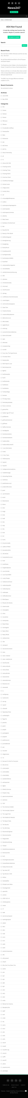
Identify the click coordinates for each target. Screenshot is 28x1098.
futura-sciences (6, 406)
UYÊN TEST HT (6, 898)
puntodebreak (6, 743)
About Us (14, 1087)
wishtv (4, 969)
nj (2, 691)
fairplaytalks (5, 360)
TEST (3, 803)
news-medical (6, 655)
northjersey (5, 694)
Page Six (4, 719)
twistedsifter (5, 881)
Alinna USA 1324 (6, 163)
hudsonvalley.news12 (7, 444)
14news (4, 117)
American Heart (6, 177)
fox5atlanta (5, 388)
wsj (3, 1021)
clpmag (4, 293)
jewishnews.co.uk (6, 483)
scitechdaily (5, 775)
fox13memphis (6, 374)
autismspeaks (6, 209)
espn (3, 339)
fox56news (5, 385)
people (4, 729)
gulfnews (4, 423)
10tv (3, 107)
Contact (23, 1085)
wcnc (3, 937)
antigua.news (5, 188)
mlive (3, 613)
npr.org (4, 701)
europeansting (6, 346)
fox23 (3, 377)
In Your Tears (5, 455)
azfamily (4, 216)
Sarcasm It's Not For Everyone (10, 761)
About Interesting (7, 152)
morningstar (5, 627)
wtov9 (4, 1042)
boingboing (5, 244)
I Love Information (7, 448)
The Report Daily (6, 821)
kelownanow (5, 501)
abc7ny (4, 149)
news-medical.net (7, 659)
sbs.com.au (5, 765)
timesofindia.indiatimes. (8, 863)
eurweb (4, 349)
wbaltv (4, 923)
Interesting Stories (7, 476)
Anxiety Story (6, 191)
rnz (3, 757)
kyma (3, 539)
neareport (5, 645)
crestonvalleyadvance (8, 314)
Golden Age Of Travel (8, 413)
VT (3, 909)
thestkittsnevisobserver (8, 849)
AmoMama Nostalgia (7, 180)
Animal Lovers (6, 184)
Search (3, 42)
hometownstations (7, 437)
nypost (4, 705)
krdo (3, 515)
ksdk (3, 518)
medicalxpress (6, 589)
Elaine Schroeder (6, 335)
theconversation (6, 835)
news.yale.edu (6, 673)
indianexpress (6, 458)
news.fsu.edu (5, 663)
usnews (4, 895)
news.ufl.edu (5, 669)
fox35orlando (5, 381)
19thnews (4, 121)
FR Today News (6, 399)
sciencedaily (5, 772)
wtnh (3, 1035)
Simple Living (5, 793)
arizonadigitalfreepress (8, 198)
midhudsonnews (6, 596)
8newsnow (5, 138)
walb (3, 912)
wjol (3, 986)
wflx (3, 954)
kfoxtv (4, 504)
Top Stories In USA (7, 874)
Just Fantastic (6, 494)
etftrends (4, 342)
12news (4, 110)
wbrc (3, 926)
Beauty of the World (7, 233)
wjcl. (3, 979)
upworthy (4, 891)
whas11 (4, 962)
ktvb (3, 532)
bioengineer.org (6, 240)
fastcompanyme (6, 367)
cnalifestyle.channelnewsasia (10, 297)
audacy (4, 202)
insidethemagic (6, 472)
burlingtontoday (6, 254)
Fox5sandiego (6, 392)
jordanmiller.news (7, 487)
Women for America (7, 1004)
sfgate (4, 786)
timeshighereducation (8, 860)
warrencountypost (7, 916)
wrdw (3, 1018)
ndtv (3, 641)
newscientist (5, 677)
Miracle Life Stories (7, 603)
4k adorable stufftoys (8, 128)
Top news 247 (6, 870)
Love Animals (5, 571)
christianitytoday (6, 282)
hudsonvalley (5, 441)
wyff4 (3, 1057)
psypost (4, 736)
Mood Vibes (5, 624)
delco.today (5, 321)
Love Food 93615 (6, 574)
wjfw (3, 983)
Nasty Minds (5, 634)
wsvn (3, 1028)
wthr (3, 1032)
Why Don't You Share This (9, 965)
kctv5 (3, 497)
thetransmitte (6, 852)
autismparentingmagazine (9, 205)
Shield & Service (6, 789)
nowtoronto (5, 698)
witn (3, 972)
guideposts (5, 416)
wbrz (3, 930)
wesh (3, 947)
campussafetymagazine (8, 265)
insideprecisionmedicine (8, 469)
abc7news (5, 145)
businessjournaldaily (7, 258)
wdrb (3, 944)
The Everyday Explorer (8, 810)
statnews (4, 800)
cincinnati (5, 286)
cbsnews (4, 279)
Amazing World (6, 173)
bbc (3, 226)
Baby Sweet (5, 219)
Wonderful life (6, 1007)
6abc (3, 135)
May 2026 (5, 99)
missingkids (5, 610)
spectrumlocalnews (7, 796)
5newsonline (5, 131)
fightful (4, 370)
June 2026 (5, 96)
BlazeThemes (15, 1092)
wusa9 (4, 1046)
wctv (3, 940)
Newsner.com (5, 684)
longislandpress (6, 567)
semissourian (5, 782)
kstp (3, 525)
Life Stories (5, 553)
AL (3, 159)
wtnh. (3, 1039)
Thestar (4, 845)
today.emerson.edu (7, 867)
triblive (4, 877)
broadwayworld (6, 251)
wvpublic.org (5, 1049)
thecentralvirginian (7, 831)
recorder (4, 750)
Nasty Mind (5, 631)
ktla (3, 529)
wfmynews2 (5, 958)
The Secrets (5, 824)
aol (3, 195)
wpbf (3, 1011)
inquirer (4, 462)
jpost (3, 490)
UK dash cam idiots (7, 884)
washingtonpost (6, 919)
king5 (3, 511)
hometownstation (7, 434)
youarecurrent (6, 1067)
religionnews (5, 754)
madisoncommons (7, 582)
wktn (3, 990)
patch (4, 726)
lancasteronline (6, 550)
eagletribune (5, 325)
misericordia (5, 606)
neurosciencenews (7, 648)
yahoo (4, 1064)
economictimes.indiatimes (9, 332)
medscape (5, 592)
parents (4, 722)
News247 (14, 8)
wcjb (3, 933)
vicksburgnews (6, 902)
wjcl (3, 976)
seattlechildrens (6, 779)
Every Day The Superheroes (9, 353)
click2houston (6, 290)
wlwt (3, 997)
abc (3, 142)
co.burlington (5, 300)
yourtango (5, 1071)
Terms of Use (6, 1085)
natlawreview (5, 638)
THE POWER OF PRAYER (8, 817)
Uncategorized (6, 888)
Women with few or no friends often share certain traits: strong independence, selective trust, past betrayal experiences (14, 72)
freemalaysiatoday (7, 402)
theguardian (5, 838)
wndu (3, 1000)
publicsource (5, 740)
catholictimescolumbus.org (9, 272)
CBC (3, 275)
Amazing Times (6, 170)
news (3, 652)
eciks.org (4, 328)
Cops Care (5, 307)
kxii (3, 536)
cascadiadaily (6, 268)
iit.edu (4, 451)
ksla (3, 522)
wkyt (3, 993)
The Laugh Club (6, 814)
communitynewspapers (8, 304)
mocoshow (5, 617)
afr (3, 156)
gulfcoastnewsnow (7, 420)
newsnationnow (6, 680)
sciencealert (5, 768)
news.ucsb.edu (6, 666)
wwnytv (4, 1053)
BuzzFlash (5, 261)
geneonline (5, 409)
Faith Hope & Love (7, 363)
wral (3, 1014)
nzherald (4, 708)
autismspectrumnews (8, 212)
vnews (4, 905)
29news (4, 124)
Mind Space (5, 599)
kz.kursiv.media (6, 543)
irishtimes (5, 480)
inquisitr (4, 465)
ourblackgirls (5, 715)
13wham (4, 114)
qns (3, 747)
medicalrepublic (6, 585)
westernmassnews (7, 951)
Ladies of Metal (6, 546)
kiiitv (3, 508)
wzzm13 (4, 1060)
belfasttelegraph (6, 237)
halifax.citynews (6, 427)
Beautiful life (5, 230)
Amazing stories (6, 166)
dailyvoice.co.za (6, 318)
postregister (5, 733)
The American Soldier (8, 807)
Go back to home (14, 37)
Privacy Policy (15, 1085)
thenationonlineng (7, 842)
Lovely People (6, 578)
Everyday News (6, 356)
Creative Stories (6, 311)
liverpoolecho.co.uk (7, 557)
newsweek (5, 687)
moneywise (5, 620)
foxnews (4, 395)
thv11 (3, 856)
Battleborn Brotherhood (8, 223)
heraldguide (5, 430)
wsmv (3, 1025)
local (3, 560)
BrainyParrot (5, 247)
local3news (5, 564)
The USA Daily (6, 828)
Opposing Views (6, 712)
